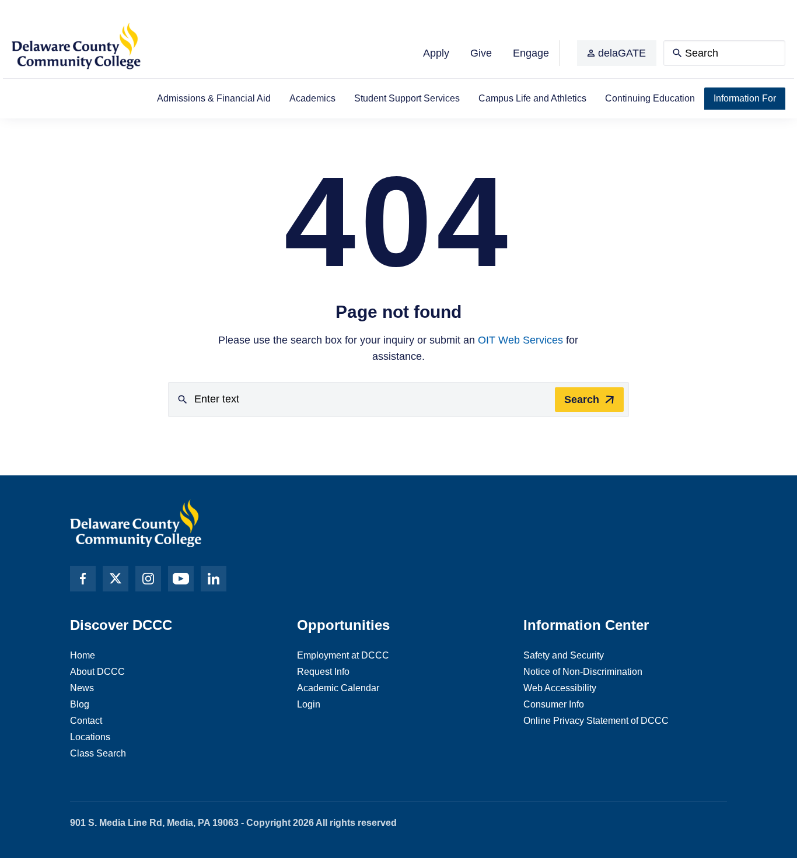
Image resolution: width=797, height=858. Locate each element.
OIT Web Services (520, 340)
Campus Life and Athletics (532, 98)
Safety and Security (563, 655)
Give (481, 53)
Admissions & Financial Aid (214, 98)
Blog (79, 704)
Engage (531, 53)
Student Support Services (407, 98)
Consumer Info (553, 704)
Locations (90, 737)
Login (308, 704)
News (82, 688)
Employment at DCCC (343, 655)
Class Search (98, 753)
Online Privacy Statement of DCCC (596, 721)
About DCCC (97, 672)
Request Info (323, 672)
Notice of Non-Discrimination (582, 672)
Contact (86, 721)
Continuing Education (650, 98)
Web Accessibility (559, 688)
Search (581, 399)
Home (82, 655)
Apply (436, 53)
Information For (745, 98)
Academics (312, 98)
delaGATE (622, 53)
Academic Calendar (338, 688)
